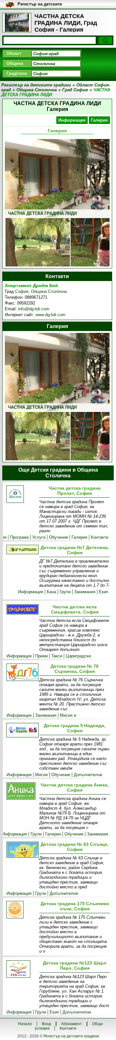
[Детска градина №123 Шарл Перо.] (21, 969)
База (51, 591)
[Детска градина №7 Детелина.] (21, 550)
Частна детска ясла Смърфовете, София (75, 609)
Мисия (41, 774)
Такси (56, 656)
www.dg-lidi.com (50, 314)
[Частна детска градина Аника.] (21, 791)
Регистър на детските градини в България (39, 4)
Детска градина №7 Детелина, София (75, 550)
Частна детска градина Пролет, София (75, 490)
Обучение (58, 537)
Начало (25, 1024)
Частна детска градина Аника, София (75, 787)
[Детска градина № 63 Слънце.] (21, 850)
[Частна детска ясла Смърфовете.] (21, 609)
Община (14, 63)
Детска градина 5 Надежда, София (74, 728)
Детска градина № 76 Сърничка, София (75, 669)
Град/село (16, 73)
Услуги (38, 537)
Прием (41, 656)
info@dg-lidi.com (33, 308)
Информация (72, 120)
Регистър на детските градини (71, 1036)
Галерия (99, 120)
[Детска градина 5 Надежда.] (21, 730)
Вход (46, 1024)
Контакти (99, 537)
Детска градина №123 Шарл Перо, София (74, 965)
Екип (103, 591)
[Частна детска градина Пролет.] (21, 494)
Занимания (84, 591)
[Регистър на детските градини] (16, 22)
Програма (19, 537)
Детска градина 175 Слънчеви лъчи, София (75, 906)
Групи (65, 591)
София (21, 291)
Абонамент (71, 1024)
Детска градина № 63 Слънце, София (75, 847)
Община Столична (49, 291)
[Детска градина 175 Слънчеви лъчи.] (21, 910)
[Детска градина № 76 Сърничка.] (21, 673)
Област (13, 53)
